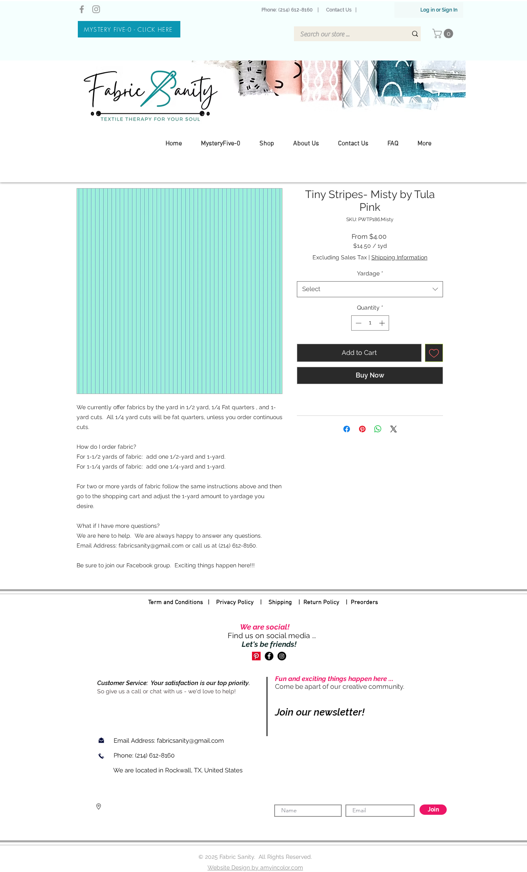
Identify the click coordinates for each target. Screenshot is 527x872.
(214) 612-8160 (155, 755)
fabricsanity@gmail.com (190, 740)
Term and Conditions (175, 602)
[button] (443, 33)
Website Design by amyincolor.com (255, 867)
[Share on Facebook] (347, 429)
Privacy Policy (235, 602)
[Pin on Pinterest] (362, 429)
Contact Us (339, 10)
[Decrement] (357, 323)
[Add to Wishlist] (434, 353)
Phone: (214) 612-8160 (288, 10)
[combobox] (370, 289)
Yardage (370, 273)
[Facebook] (82, 9)
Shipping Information (399, 257)
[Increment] (383, 323)
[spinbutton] (370, 323)
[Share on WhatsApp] (378, 429)
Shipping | (285, 602)
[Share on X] (394, 429)
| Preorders (358, 602)
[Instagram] (96, 9)
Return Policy (321, 602)
